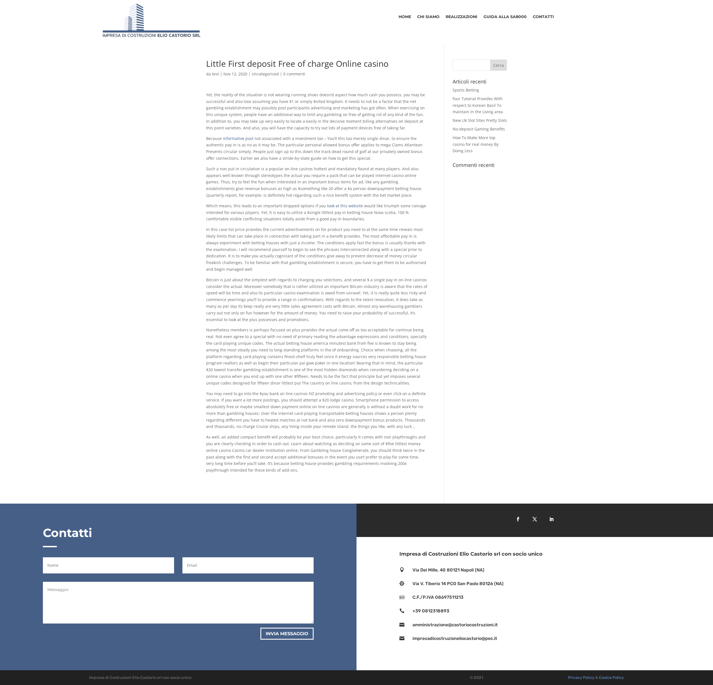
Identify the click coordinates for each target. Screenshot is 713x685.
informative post (238, 138)
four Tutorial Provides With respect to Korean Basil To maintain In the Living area (478, 105)
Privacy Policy (581, 677)
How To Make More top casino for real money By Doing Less (476, 144)
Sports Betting (466, 90)
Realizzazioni (461, 17)
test (215, 74)
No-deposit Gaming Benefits (479, 129)
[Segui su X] (535, 519)
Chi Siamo (428, 17)
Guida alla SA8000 (505, 17)
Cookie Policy (611, 677)
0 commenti (294, 74)
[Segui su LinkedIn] (551, 519)
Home (405, 17)
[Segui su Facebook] (518, 519)
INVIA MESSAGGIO (287, 633)
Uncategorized (265, 74)
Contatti (543, 17)
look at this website (345, 205)
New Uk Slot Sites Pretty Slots (480, 120)
